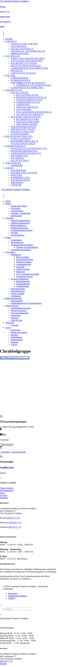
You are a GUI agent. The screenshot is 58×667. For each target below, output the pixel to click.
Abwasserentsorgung (26, 153)
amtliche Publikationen (28, 58)
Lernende (23, 104)
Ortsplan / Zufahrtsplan (28, 51)
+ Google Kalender (18, 452)
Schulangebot (21, 139)
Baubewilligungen (24, 63)
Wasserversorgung (24, 151)
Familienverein (7, 467)
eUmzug (3, 495)
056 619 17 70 (4, 11)
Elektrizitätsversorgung (29, 148)
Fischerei (17, 158)
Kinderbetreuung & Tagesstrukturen (24, 142)
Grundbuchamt (27, 124)
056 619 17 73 (15, 522)
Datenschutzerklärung (17, 596)
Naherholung (20, 177)
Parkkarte (4, 498)
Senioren (17, 182)
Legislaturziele (22, 49)
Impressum (12, 593)
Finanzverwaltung (29, 100)
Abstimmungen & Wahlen (28, 83)
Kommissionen (20, 80)
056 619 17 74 (14, 527)
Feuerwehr (18, 170)
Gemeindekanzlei (28, 102)
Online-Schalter (5, 16)
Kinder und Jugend (24, 173)
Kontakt (3, 6)
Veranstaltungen (5, 21)
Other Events (6, 445)
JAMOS (11, 598)
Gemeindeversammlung (27, 87)
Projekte (17, 70)
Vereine (16, 185)
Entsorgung (19, 156)
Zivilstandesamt (28, 122)
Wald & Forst (20, 160)
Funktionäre (20, 134)
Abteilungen (20, 92)
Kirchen (16, 175)
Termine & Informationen (33, 85)
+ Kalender (5, 452)
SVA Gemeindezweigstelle (34, 112)
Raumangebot (20, 180)
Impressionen (20, 53)
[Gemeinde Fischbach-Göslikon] (14, 1)
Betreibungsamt (27, 119)
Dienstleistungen (23, 129)
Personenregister (23, 126)
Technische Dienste (29, 114)
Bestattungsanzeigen (26, 66)
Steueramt (23, 109)
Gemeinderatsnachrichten (29, 68)
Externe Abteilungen (26, 117)
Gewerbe (17, 165)
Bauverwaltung (27, 95)
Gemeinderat (20, 78)
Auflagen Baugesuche (26, 61)
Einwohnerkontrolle (31, 97)
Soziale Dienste (27, 107)
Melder (2, 26)
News (2, 493)
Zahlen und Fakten (24, 44)
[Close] (1, 478)
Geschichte (19, 46)
